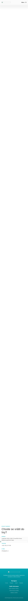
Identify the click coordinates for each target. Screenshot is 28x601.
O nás (6, 583)
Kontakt (21, 583)
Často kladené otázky (14, 588)
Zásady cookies (14, 592)
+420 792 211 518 (6, 545)
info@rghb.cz (5, 551)
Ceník (16, 583)
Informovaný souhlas (14, 590)
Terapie (11, 583)
